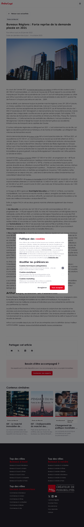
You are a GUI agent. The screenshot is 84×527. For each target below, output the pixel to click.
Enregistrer (42, 287)
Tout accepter (57, 287)
